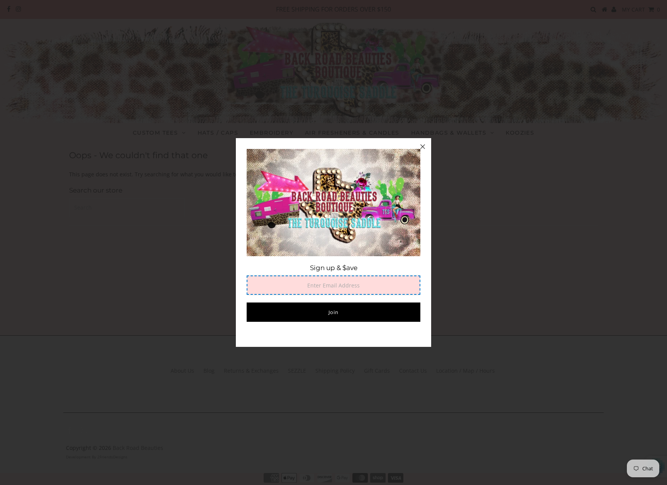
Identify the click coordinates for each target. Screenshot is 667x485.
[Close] (422, 146)
